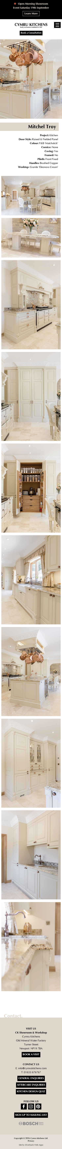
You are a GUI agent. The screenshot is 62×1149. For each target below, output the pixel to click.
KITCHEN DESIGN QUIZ (31, 1091)
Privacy (31, 1141)
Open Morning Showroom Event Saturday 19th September (31, 5)
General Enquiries (31, 1078)
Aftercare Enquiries (31, 1085)
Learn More (31, 13)
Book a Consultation (31, 33)
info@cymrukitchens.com (32, 1068)
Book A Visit (31, 1054)
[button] (57, 25)
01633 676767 (32, 1072)
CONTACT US (31, 1064)
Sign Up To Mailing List (31, 1115)
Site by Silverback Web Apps (31, 1145)
